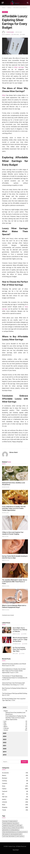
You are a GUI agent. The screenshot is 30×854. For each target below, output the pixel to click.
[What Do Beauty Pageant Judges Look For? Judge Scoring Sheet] (6, 640)
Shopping (4, 807)
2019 (4, 752)
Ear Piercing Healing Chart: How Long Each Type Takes (19, 649)
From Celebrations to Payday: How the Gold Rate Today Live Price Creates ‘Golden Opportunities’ (14, 508)
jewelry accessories (23, 831)
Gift (3, 794)
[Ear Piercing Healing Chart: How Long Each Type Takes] (6, 650)
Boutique (4, 778)
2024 (4, 736)
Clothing (4, 780)
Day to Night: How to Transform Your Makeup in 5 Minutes (20, 629)
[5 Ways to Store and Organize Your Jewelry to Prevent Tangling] (15, 523)
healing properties (15, 829)
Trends (4, 810)
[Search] (27, 3)
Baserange (5, 821)
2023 (4, 739)
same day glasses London (16, 834)
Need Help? (16, 850)
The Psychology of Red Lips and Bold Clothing (14, 693)
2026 (4, 707)
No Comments (7, 34)
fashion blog (19, 825)
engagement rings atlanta (8, 825)
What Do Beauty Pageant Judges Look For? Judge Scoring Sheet (20, 639)
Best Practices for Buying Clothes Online (13, 688)
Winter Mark (10, 32)
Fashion (4, 788)
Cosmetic (4, 783)
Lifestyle (4, 802)
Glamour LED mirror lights (17, 827)
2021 (4, 745)
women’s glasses (20, 836)
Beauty (4, 775)
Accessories (5, 772)
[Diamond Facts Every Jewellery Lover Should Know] (15, 473)
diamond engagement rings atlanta (10, 823)
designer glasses (13, 821)
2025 (4, 733)
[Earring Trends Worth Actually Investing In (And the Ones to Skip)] (15, 546)
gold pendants (6, 829)
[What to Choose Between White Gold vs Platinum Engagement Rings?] (15, 596)
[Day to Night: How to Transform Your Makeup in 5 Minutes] (6, 630)
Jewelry (5, 12)
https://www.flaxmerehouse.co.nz (10, 831)
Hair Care (4, 796)
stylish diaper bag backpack (9, 836)
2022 (4, 742)
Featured (4, 791)
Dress (3, 786)
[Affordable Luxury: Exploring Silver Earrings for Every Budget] (15, 46)
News (3, 804)
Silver (4, 95)
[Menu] (3, 3)
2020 (4, 749)
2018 (4, 755)
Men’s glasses (6, 834)
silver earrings (19, 67)
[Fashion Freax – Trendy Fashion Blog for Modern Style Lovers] (15, 2)
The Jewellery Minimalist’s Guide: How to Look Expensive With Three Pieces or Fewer (14, 581)
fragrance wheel (6, 827)
